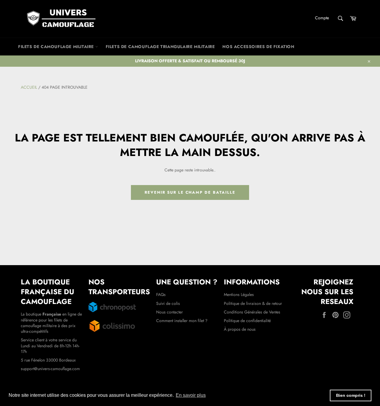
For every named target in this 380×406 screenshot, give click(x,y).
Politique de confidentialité (247, 321)
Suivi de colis (168, 303)
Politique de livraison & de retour (253, 303)
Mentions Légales (239, 294)
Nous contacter (169, 312)
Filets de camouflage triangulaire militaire (160, 47)
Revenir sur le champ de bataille (190, 192)
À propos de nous (240, 329)
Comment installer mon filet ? (182, 321)
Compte (322, 18)
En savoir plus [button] (191, 395)
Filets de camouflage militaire (56, 47)
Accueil (29, 87)
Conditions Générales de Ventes (252, 312)
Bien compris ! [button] (350, 395)
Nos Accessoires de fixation (258, 47)
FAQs (161, 294)
